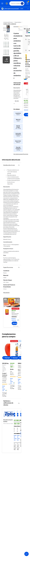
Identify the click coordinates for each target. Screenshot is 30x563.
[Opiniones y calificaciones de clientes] (19, 402)
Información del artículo (11, 160)
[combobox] (16, 3)
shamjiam (16, 26)
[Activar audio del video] (18, 299)
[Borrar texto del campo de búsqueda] (20, 3)
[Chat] (26, 554)
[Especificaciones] (19, 267)
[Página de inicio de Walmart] (6, 3)
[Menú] (2, 3)
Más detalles (6, 292)
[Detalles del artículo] (19, 165)
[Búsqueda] (22, 3)
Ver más (17, 101)
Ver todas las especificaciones (21, 154)
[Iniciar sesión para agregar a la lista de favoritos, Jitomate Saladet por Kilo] (16, 344)
